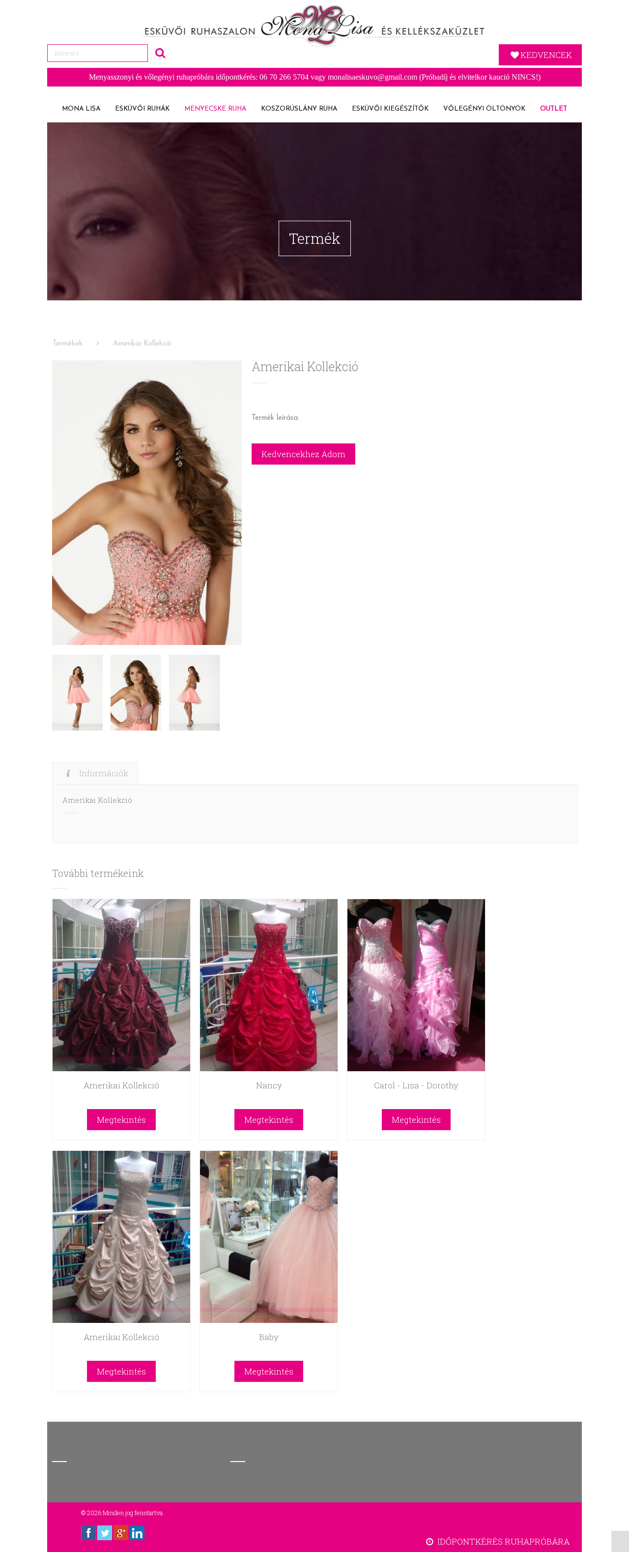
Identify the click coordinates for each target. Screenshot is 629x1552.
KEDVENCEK (546, 54)
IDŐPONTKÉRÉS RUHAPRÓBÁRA (502, 1541)
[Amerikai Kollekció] (147, 502)
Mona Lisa (81, 109)
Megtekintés (121, 1119)
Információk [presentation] (103, 773)
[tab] (95, 773)
